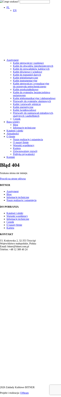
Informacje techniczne (24, 127)
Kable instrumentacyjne (25, 80)
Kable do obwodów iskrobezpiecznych (33, 66)
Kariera (17, 148)
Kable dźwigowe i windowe (27, 71)
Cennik (16, 118)
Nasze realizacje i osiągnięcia (28, 139)
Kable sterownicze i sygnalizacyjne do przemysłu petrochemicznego (31, 85)
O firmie (11, 136)
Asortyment (13, 60)
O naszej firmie (21, 142)
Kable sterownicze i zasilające (28, 63)
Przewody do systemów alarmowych (32, 101)
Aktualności (13, 133)
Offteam (24, 392)
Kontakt (11, 157)
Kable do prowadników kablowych (31, 68)
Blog (15, 124)
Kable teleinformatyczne (25, 77)
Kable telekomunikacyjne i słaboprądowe (34, 98)
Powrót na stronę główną (13, 178)
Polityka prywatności (24, 154)
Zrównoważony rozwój (25, 151)
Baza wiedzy (13, 121)
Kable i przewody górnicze (27, 104)
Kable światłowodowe (24, 110)
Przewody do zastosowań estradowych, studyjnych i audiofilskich (33, 114)
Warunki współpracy (23, 145)
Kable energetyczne (23, 107)
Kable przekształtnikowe (25, 89)
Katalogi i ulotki (15, 130)
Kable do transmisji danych (27, 74)
